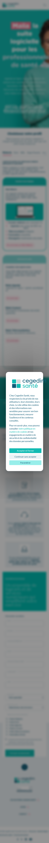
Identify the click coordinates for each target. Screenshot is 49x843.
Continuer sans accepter (25, 456)
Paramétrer (25, 462)
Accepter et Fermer (25, 450)
